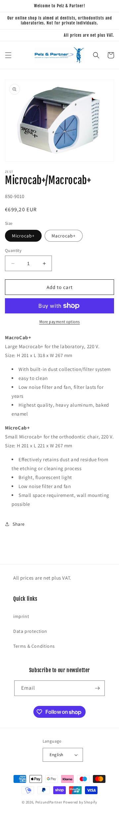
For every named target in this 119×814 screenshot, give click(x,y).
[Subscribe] (97, 688)
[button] (8, 55)
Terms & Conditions (34, 646)
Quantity (13, 250)
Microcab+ (23, 236)
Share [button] (19, 524)
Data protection (30, 631)
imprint (21, 616)
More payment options (59, 321)
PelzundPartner (48, 802)
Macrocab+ (64, 236)
